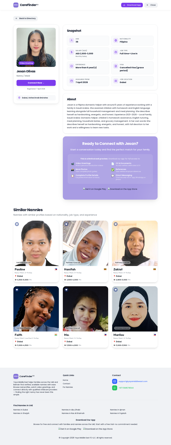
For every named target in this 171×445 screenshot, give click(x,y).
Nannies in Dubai (20, 409)
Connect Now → (36, 82)
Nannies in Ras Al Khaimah (73, 413)
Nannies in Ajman (117, 409)
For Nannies (68, 387)
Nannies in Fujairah (118, 413)
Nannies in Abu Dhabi (71, 409)
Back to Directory (27, 18)
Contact (66, 383)
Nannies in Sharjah (21, 413)
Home (65, 380)
